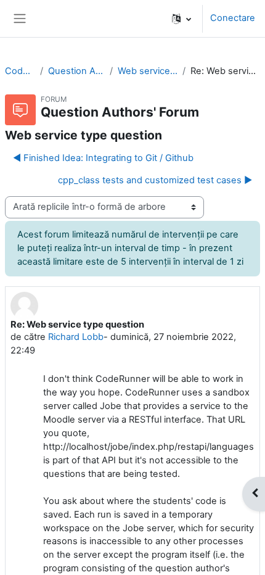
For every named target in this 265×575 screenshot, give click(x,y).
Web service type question (148, 71)
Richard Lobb (76, 336)
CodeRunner (20, 71)
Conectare (232, 17)
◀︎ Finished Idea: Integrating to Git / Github (103, 157)
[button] (181, 18)
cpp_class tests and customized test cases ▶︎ (155, 180)
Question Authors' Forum (76, 71)
